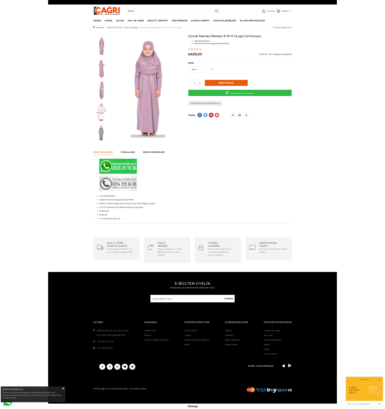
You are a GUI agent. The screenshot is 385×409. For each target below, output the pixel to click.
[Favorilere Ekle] (254, 83)
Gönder (228, 298)
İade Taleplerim (232, 340)
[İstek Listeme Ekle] (239, 115)
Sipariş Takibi (231, 344)
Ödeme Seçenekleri (154, 152)
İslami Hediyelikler (272, 340)
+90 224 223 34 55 (105, 341)
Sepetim (229, 335)
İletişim (147, 335)
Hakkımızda (150, 330)
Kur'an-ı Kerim (270, 354)
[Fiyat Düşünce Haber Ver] (246, 115)
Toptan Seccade (272, 330)
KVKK (187, 344)
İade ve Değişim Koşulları (156, 340)
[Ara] (217, 11)
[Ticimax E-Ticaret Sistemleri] (192, 406)
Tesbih (267, 344)
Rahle (266, 349)
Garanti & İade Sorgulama (196, 340)
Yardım (187, 335)
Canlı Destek (190, 330)
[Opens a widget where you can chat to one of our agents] (364, 392)
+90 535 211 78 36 (105, 348)
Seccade (268, 335)
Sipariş (228, 330)
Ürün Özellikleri (103, 152)
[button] (133, 136)
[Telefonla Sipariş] (232, 115)
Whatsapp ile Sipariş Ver (242, 93)
